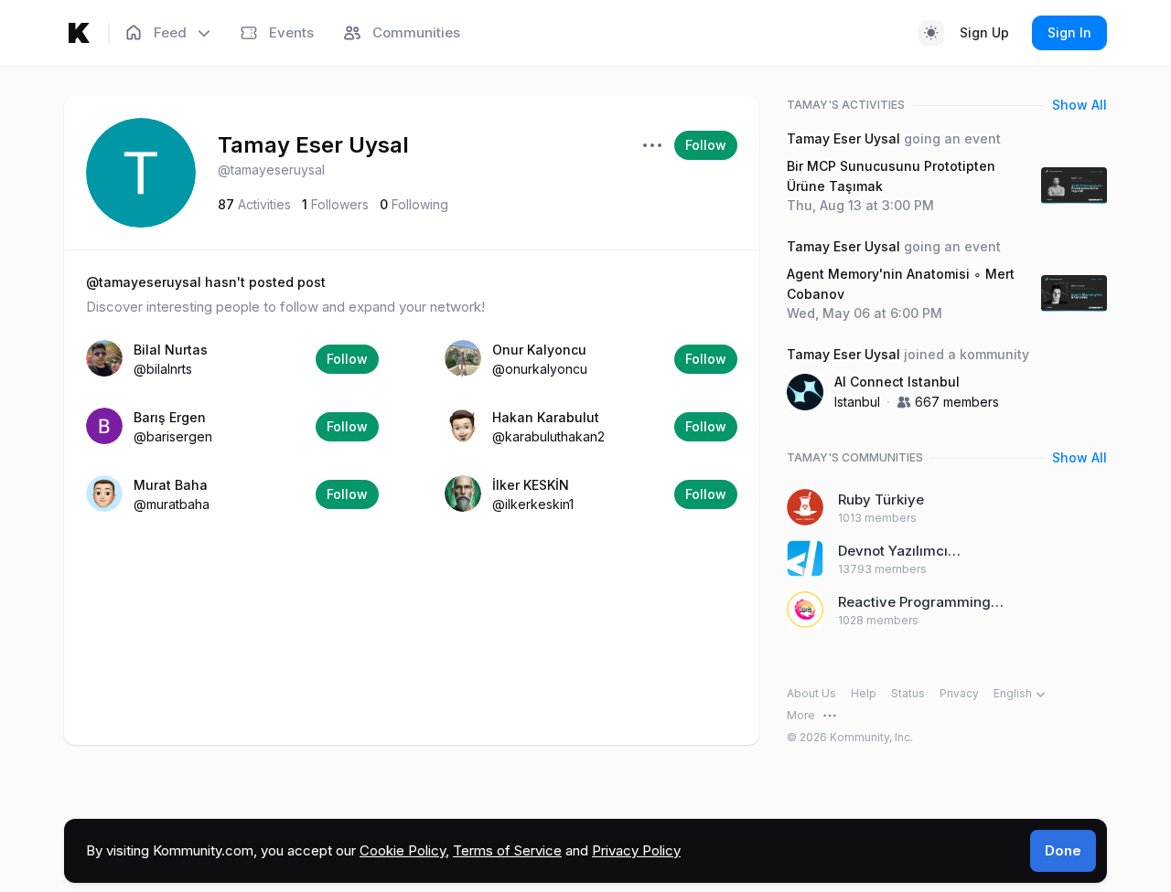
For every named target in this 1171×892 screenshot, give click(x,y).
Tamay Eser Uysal (313, 145)
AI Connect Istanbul (897, 381)
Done (1063, 850)
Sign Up (984, 32)
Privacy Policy (636, 850)
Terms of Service (507, 850)
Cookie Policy (403, 850)
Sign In (1069, 32)
